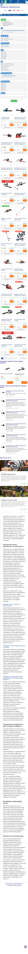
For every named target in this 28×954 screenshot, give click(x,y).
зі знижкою (6, 40)
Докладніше (24, 483)
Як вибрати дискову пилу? (8, 474)
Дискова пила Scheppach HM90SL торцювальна (20, 244)
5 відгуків (20, 122)
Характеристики (7, 127)
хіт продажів (6, 37)
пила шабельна (7, 70)
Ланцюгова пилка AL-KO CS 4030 (7, 269)
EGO (4, 58)
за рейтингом (5, 25)
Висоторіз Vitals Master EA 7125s (6, 244)
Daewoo (5, 54)
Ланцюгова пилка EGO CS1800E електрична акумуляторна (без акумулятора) (6, 320)
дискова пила (6, 66)
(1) (20, 376)
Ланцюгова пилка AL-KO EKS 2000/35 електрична (20, 168)
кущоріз (5, 67)
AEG (4, 52)
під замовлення (7, 46)
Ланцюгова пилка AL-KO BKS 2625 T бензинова (20, 143)
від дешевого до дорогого (8, 22)
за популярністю (6, 21)
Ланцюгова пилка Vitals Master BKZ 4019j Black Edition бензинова (20, 118)
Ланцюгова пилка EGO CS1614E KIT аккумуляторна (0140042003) (6, 194)
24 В (4, 87)
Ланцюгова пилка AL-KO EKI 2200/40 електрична (7, 168)
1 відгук (20, 273)
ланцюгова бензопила (8, 63)
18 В (4, 84)
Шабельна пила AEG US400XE (6, 219)
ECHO (5, 57)
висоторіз (6, 69)
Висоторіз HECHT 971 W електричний (20, 219)
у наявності (6, 45)
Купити (11, 124)
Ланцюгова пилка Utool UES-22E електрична (20, 194)
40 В (4, 88)
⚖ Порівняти (11, 122)
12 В (4, 83)
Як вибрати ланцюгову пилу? (9, 500)
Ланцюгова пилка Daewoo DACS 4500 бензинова (18, 269)
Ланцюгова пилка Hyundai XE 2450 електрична (5, 118)
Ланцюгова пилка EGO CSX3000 (19, 320)
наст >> (24, 358)
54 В (4, 90)
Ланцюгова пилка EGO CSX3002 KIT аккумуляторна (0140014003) (6, 345)
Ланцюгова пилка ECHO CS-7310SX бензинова (7, 295)
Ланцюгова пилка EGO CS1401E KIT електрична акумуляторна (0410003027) (20, 295)
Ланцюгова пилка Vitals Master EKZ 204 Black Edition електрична (7, 143)
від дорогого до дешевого (8, 24)
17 (20, 358)
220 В (5, 86)
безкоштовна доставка (8, 39)
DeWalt (5, 56)
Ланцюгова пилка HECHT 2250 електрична (20, 345)
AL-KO (5, 53)
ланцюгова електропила (9, 65)
